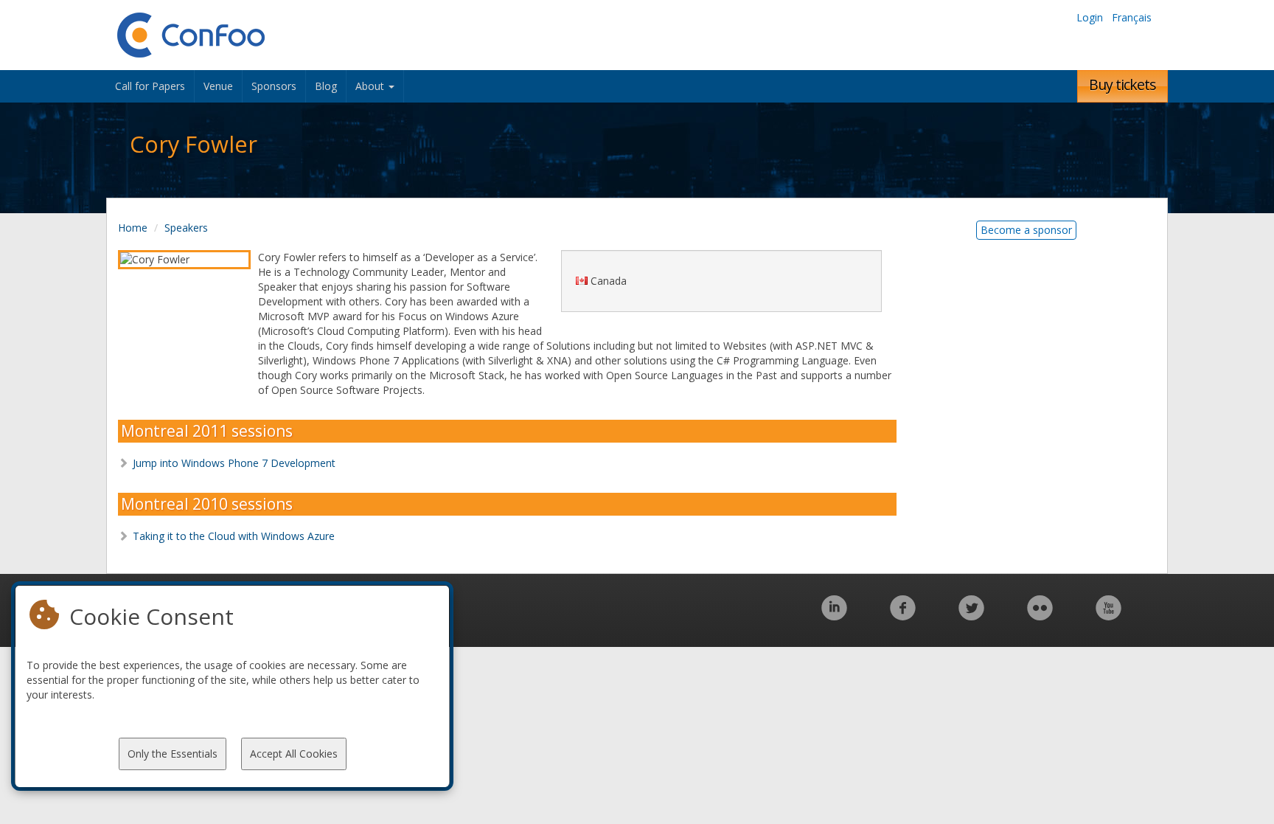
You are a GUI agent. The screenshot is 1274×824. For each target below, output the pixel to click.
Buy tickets (1122, 84)
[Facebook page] (903, 615)
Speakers (186, 228)
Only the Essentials (172, 754)
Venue (218, 86)
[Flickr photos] (1040, 615)
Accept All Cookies (294, 754)
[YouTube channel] (1108, 615)
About (371, 86)
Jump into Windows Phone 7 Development (234, 463)
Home (132, 228)
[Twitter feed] (971, 615)
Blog (326, 86)
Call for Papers (150, 86)
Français (1132, 17)
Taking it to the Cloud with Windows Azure (234, 536)
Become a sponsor (1026, 230)
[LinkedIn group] (834, 615)
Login (1089, 17)
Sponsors (273, 86)
